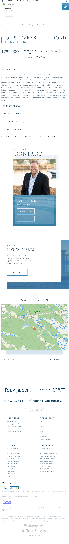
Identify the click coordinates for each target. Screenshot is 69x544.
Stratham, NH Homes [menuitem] (46, 463)
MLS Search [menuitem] (11, 471)
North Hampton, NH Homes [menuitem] (48, 453)
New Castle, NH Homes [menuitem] (47, 458)
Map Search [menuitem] (11, 474)
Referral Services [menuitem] (45, 434)
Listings (10, 136)
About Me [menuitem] (43, 424)
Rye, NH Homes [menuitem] (44, 451)
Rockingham (22, 136)
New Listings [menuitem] (11, 469)
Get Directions (57, 359)
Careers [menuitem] (42, 426)
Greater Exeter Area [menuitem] (13, 453)
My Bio (26, 218)
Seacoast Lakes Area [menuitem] (13, 461)
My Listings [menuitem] (11, 466)
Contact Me (25, 211)
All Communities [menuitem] (45, 448)
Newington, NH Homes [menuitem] (47, 469)
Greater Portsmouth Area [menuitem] (15, 448)
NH (15, 136)
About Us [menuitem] (42, 421)
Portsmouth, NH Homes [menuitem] (47, 456)
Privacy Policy (6, 513)
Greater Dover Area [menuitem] (13, 456)
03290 (41, 136)
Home (3, 136)
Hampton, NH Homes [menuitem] (46, 461)
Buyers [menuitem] (42, 429)
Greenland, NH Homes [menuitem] (47, 471)
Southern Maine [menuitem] (12, 463)
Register (17, 272)
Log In (51, 6)
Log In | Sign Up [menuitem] (45, 439)
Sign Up (56, 6)
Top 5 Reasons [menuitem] (44, 436)
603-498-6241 (24, 204)
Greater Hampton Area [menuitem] (14, 451)
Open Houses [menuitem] (11, 476)
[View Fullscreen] (3, 313)
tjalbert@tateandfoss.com (47, 400)
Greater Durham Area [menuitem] (14, 458)
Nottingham (32, 136)
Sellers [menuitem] (42, 431)
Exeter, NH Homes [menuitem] (45, 466)
